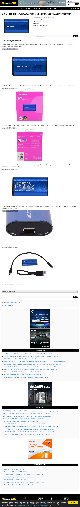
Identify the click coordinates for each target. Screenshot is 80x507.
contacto (66, 498)
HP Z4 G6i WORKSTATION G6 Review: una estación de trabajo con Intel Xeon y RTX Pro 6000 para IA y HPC (31, 369)
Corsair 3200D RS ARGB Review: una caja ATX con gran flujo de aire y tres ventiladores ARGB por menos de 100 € (32, 364)
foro (52, 498)
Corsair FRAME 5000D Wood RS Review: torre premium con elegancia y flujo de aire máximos (26, 434)
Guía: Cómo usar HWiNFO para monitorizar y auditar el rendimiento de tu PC (23, 374)
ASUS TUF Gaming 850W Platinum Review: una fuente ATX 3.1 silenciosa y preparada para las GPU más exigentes (32, 356)
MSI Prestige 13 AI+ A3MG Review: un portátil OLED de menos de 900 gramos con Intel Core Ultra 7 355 (30, 367)
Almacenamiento (14, 302)
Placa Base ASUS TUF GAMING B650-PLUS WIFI (16, 479)
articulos (40, 498)
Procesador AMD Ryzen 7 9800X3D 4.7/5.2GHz (16, 472)
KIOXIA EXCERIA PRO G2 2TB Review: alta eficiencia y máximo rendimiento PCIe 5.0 (24, 418)
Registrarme (71, 6)
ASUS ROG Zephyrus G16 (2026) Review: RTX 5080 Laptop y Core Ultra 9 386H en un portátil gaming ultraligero (31, 411)
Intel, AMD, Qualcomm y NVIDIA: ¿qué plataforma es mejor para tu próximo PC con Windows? (26, 413)
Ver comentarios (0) (8, 305)
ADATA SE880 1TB (20, 284)
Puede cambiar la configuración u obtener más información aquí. (32, 505)
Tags (43, 8)
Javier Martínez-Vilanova (49, 17)
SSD (20, 302)
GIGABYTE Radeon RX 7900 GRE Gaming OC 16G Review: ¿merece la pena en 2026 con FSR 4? (28, 377)
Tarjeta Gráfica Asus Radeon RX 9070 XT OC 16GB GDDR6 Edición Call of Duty (24, 474)
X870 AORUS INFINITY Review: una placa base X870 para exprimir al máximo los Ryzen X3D (26, 424)
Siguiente (76, 36)
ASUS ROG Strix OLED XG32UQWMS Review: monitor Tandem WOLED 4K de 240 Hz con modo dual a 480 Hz (31, 372)
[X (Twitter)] (73, 8)
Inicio (23, 8)
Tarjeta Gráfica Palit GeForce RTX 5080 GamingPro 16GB (18, 485)
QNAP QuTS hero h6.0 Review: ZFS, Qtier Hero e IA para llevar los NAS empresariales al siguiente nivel (29, 359)
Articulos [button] (36, 8)
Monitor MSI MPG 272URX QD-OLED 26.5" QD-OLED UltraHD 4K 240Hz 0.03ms (24, 482)
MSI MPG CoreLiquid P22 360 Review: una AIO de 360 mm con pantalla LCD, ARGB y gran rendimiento (29, 354)
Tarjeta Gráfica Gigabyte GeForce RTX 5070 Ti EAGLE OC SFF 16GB (21, 477)
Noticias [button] (28, 8)
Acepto (73, 502)
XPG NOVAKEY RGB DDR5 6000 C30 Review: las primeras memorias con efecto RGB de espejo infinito (28, 429)
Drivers (49, 8)
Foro (54, 8)
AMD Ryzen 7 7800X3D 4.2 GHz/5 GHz (14, 469)
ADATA (8, 302)
